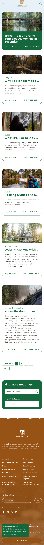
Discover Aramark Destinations (15, 508)
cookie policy (21, 531)
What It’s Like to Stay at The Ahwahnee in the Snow (22, 138)
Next (5, 368)
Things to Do (17, 308)
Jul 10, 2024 (10, 349)
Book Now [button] (22, 540)
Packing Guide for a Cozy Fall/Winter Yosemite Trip (22, 194)
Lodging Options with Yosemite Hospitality (22, 249)
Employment (28, 462)
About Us (6, 459)
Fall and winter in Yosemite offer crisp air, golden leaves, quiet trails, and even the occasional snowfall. (22, 202)
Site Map (6, 473)
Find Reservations (10, 462)
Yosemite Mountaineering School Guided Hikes (22, 311)
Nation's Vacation (10, 476)
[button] (39, 3)
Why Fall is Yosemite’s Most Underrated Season (22, 80)
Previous (8, 364)
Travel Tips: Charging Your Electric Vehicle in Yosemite (21, 38)
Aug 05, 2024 (10, 274)
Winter (7, 135)
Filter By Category (12, 399)
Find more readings (19, 384)
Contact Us (28, 459)
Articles (8, 246)
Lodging (8, 78)
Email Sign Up (29, 466)
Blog (4, 466)
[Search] (37, 392)
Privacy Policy (8, 469)
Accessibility (28, 469)
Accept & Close (9, 534)
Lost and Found (30, 473)
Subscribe (8, 495)
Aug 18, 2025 (10, 100)
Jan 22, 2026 (10, 47)
